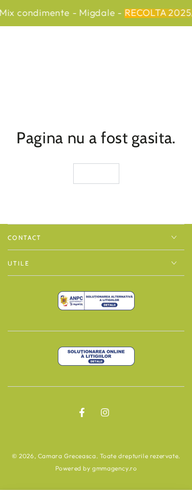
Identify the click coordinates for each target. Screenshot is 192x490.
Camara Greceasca (67, 456)
